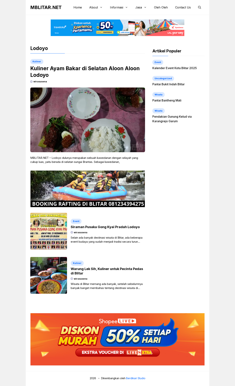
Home (77, 7)
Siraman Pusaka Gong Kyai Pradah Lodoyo (105, 227)
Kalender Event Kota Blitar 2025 (174, 68)
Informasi (116, 7)
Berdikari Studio (135, 378)
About (93, 7)
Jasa (138, 7)
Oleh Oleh (161, 7)
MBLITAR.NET (46, 7)
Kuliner (36, 61)
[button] (199, 7)
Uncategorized (163, 78)
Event (76, 221)
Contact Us (183, 7)
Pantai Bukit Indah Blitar (168, 84)
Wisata (158, 94)
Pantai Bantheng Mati (166, 100)
